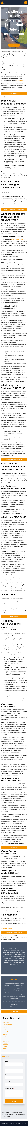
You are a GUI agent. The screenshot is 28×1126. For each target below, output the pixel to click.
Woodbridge (6, 1041)
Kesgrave (5, 1039)
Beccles (5, 1046)
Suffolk (4, 1036)
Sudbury (5, 1029)
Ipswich (5, 1034)
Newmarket (4, 928)
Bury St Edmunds (7, 1024)
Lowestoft (5, 1048)
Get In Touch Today (14, 93)
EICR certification (20, 80)
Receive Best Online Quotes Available (14, 209)
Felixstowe (5, 1043)
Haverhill (5, 1027)
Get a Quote (13, 45)
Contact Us (14, 847)
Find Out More (14, 616)
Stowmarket (6, 1031)
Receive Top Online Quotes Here (14, 459)
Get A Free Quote (14, 1011)
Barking (10, 928)
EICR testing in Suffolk (17, 239)
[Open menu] (25, 2)
